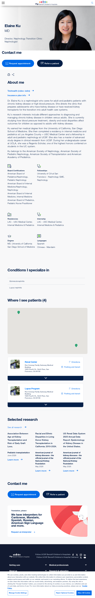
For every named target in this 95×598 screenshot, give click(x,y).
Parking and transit (72, 367)
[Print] (9, 74)
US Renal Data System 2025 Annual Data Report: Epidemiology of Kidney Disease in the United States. (74, 440)
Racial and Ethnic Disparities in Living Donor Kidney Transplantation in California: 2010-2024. (46, 440)
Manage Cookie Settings (18, 593)
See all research (15, 427)
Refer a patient (51, 63)
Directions (75, 362)
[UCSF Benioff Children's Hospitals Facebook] (73, 554)
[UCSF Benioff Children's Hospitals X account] (77, 554)
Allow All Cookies (84, 593)
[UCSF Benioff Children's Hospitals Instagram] (81, 554)
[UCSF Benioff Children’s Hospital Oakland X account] (81, 557)
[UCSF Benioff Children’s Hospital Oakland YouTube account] (85, 557)
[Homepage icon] (48, 3)
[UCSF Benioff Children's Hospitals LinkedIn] (85, 554)
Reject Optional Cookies (65, 593)
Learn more (13, 459)
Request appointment (19, 63)
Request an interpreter (21, 532)
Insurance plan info (17, 95)
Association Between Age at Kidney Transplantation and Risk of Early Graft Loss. (18, 440)
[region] (47, 584)
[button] (18, 312)
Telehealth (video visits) (19, 91)
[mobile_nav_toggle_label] (3, 2)
